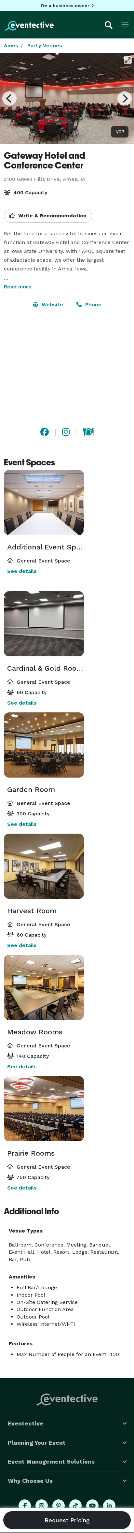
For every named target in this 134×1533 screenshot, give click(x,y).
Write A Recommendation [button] (52, 215)
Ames (11, 45)
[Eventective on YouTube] (92, 1505)
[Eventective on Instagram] (41, 1505)
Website (51, 304)
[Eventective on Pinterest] (58, 1505)
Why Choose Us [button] (30, 1480)
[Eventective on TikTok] (75, 1505)
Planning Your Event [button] (37, 1442)
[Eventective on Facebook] (25, 1505)
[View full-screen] (128, 60)
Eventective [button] (25, 1423)
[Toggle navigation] (125, 24)
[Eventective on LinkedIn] (109, 1505)
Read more (18, 287)
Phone (92, 304)
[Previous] (9, 98)
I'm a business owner (65, 5)
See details (22, 571)
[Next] (124, 98)
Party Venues (44, 45)
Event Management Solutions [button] (51, 1461)
